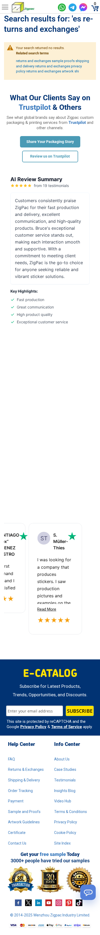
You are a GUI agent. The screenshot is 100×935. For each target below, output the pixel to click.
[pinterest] (69, 902)
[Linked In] (38, 902)
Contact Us (17, 843)
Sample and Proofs (24, 812)
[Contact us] (88, 892)
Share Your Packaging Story (50, 142)
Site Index (62, 843)
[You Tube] (48, 902)
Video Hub (62, 801)
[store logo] (32, 7)
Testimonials (65, 780)
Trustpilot (35, 107)
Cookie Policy (65, 832)
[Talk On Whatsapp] (62, 7)
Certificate (17, 832)
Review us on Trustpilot (50, 156)
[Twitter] (28, 902)
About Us (62, 759)
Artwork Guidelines (24, 822)
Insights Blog (64, 791)
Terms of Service (66, 726)
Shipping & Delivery (24, 780)
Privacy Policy (33, 726)
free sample (53, 854)
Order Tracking (20, 791)
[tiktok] (79, 902)
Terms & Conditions (70, 812)
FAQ (11, 759)
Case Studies (65, 769)
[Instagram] (58, 902)
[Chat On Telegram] (72, 7)
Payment (15, 801)
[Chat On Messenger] (83, 7)
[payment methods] (50, 925)
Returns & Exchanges (26, 769)
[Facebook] (18, 902)
